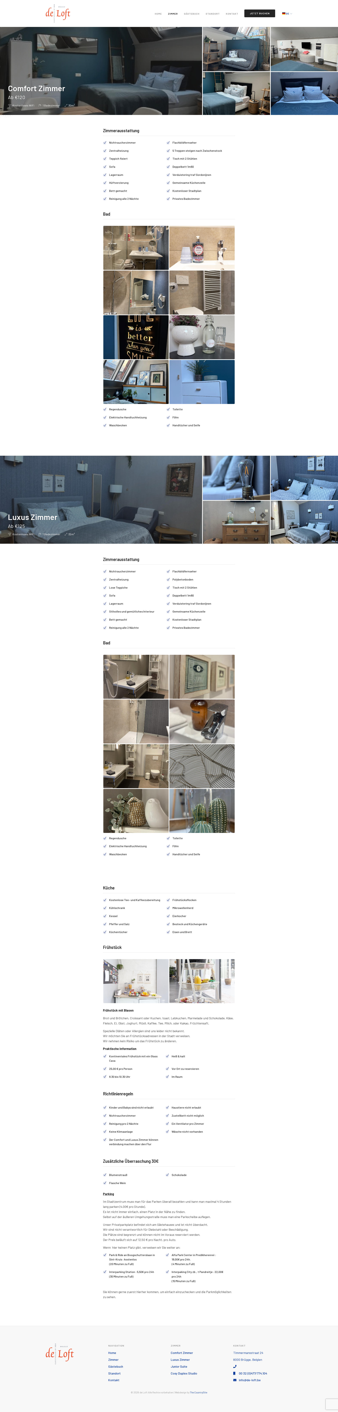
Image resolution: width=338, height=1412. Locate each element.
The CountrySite (198, 1392)
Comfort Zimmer (182, 1353)
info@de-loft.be (249, 1380)
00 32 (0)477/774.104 (252, 1373)
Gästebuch (191, 13)
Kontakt (232, 13)
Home (158, 13)
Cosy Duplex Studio (184, 1373)
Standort (213, 13)
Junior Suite (179, 1366)
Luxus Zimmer (180, 1359)
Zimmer (173, 13)
